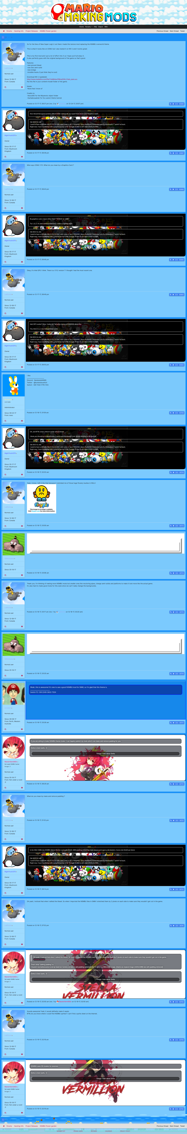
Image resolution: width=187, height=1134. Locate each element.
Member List (61, 1131)
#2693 (181, 294)
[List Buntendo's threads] (22, 421)
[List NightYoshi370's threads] (22, 157)
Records (94, 1131)
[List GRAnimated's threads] (22, 575)
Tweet (182, 31)
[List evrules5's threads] (22, 729)
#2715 (182, 612)
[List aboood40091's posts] (5, 788)
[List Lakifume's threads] (22, 87)
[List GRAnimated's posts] (5, 575)
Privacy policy (125, 1131)
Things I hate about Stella (105, 754)
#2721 (182, 820)
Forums (88, 27)
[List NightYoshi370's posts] (5, 157)
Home (81, 27)
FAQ (95, 27)
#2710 (182, 472)
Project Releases (32, 31)
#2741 (182, 925)
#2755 (181, 1040)
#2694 (181, 365)
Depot (100, 27)
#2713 (182, 526)
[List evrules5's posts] (5, 729)
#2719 (181, 784)
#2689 (181, 189)
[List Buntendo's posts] (5, 421)
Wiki (106, 27)
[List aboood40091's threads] (22, 788)
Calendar (108, 1131)
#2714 (182, 573)
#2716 (182, 673)
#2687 (181, 153)
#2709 (181, 413)
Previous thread (162, 31)
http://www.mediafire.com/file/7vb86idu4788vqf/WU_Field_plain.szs (52, 79)
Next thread (174, 31)
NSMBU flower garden (48, 31)
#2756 (181, 1109)
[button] (170, 103)
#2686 (181, 104)
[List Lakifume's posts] (5, 87)
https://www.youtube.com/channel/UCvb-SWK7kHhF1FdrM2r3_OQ (59, 545)
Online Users (78, 1131)
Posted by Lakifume (39, 959)
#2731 (182, 889)
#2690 (181, 260)
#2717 (181, 722)
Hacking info (18, 31)
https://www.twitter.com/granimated (48, 547)
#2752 (181, 1002)
